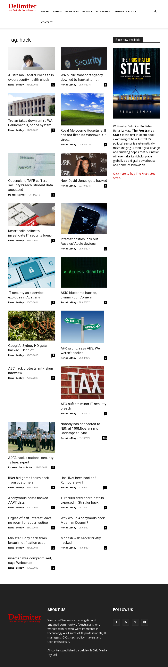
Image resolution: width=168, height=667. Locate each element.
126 (105, 438)
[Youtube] (144, 622)
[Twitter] (135, 622)
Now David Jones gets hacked (84, 181)
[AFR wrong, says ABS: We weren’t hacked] (84, 327)
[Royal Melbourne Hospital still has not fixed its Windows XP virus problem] (84, 109)
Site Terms (103, 11)
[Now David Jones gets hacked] (84, 164)
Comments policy (125, 11)
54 (53, 527)
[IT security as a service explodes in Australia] (31, 272)
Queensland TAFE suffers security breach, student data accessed (30, 185)
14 (53, 378)
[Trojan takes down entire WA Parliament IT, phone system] (31, 104)
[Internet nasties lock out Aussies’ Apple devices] (84, 218)
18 (53, 487)
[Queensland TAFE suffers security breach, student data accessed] (31, 164)
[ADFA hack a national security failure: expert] (31, 437)
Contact (47, 22)
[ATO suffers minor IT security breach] (84, 382)
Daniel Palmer (16, 194)
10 (53, 84)
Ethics (57, 11)
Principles (72, 11)
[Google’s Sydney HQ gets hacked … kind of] (31, 326)
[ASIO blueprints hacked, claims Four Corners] (84, 272)
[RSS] (126, 622)
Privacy (87, 11)
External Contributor (20, 467)
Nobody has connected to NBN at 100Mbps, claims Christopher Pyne (80, 428)
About (45, 11)
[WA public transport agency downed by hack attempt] (84, 58)
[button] (155, 11)
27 (105, 487)
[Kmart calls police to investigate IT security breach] (31, 214)
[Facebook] (116, 622)
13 (53, 467)
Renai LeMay (16, 84)
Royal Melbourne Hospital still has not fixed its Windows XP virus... (83, 134)
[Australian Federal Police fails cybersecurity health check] (31, 58)
